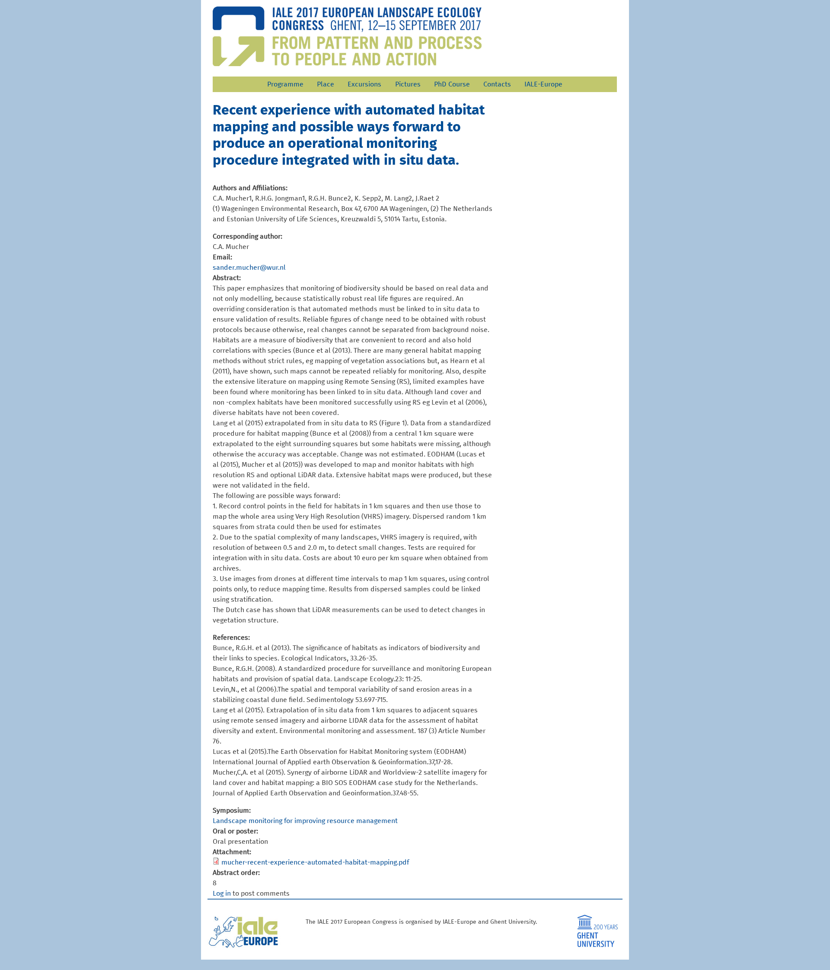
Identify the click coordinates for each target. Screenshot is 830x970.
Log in (222, 893)
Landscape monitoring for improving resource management (305, 820)
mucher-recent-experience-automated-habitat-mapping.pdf (315, 862)
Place (325, 84)
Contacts (497, 84)
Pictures (408, 84)
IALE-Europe (543, 84)
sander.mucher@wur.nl (249, 267)
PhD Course (452, 84)
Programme (285, 84)
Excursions (364, 84)
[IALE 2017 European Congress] (347, 36)
